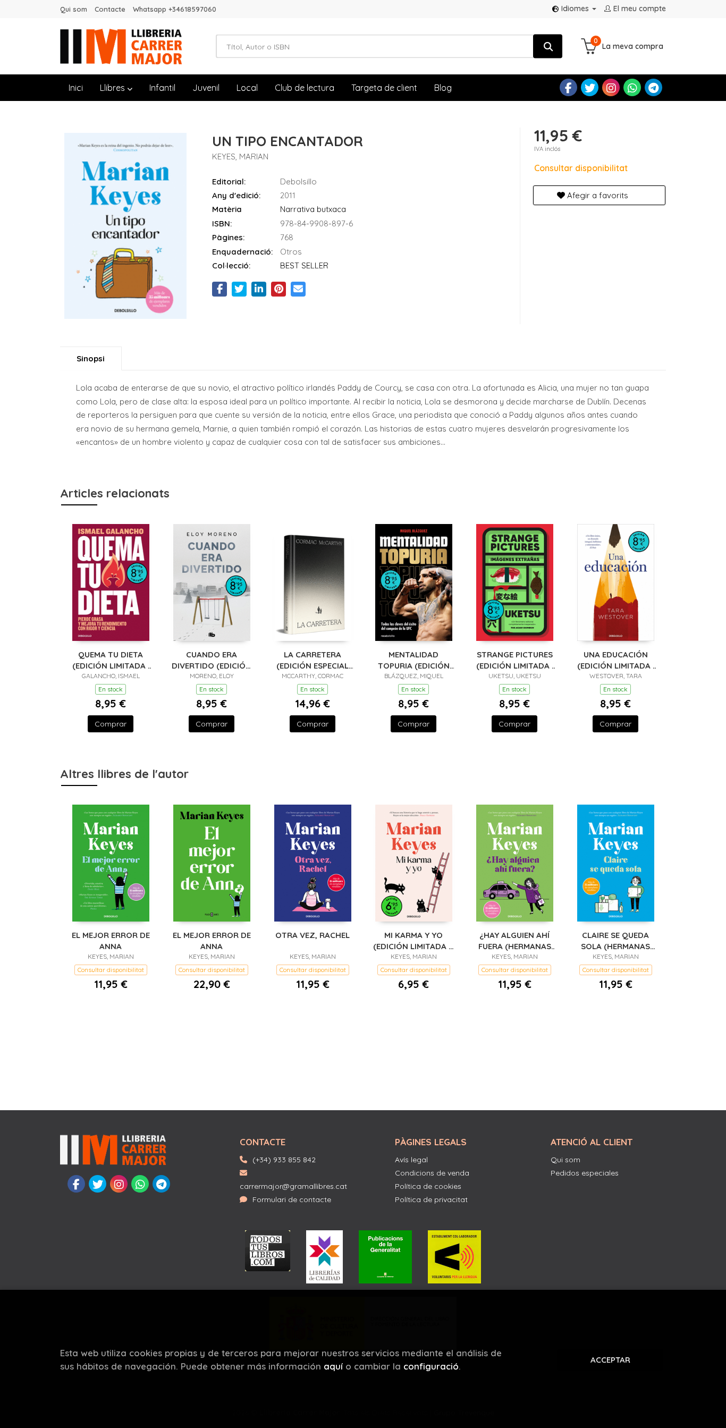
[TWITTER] (589, 87)
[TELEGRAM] (653, 87)
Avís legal (411, 1159)
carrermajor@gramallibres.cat (293, 1186)
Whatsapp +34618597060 (174, 9)
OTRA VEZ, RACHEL (312, 935)
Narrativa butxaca (313, 209)
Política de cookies (428, 1186)
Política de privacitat (431, 1199)
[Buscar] (547, 46)
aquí (333, 1366)
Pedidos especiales (585, 1173)
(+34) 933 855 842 (284, 1159)
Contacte (110, 9)
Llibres (113, 87)
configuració (431, 1366)
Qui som (73, 9)
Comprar (110, 724)
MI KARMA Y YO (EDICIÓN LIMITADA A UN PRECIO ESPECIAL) (413, 940)
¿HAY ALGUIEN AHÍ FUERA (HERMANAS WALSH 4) (514, 940)
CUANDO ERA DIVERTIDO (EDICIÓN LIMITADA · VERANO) (211, 659)
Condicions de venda (432, 1173)
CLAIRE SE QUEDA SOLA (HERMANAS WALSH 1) (615, 940)
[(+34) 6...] (632, 87)
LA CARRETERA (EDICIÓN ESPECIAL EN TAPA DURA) (312, 659)
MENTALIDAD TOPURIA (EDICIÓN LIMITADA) (414, 659)
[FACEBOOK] (568, 87)
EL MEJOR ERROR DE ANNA (111, 940)
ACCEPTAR (610, 1360)
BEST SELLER (304, 265)
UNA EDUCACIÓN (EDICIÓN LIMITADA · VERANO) (615, 659)
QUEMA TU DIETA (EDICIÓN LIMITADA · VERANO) (110, 659)
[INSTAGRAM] (611, 87)
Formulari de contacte (291, 1199)
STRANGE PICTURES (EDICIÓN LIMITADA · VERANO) (514, 659)
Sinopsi (91, 358)
